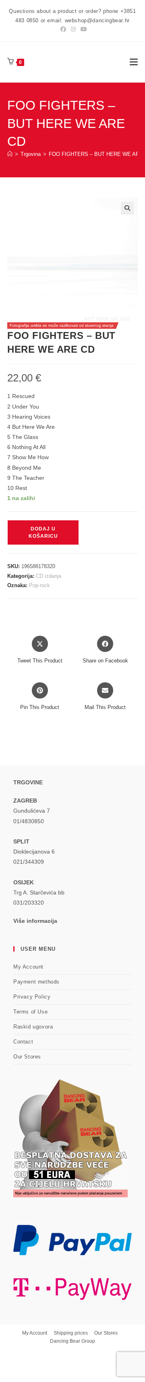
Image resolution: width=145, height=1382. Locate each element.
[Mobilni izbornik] (134, 61)
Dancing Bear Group (72, 1341)
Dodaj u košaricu (43, 532)
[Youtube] (82, 29)
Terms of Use (30, 1012)
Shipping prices (71, 1333)
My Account (28, 967)
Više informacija (35, 921)
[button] (127, 208)
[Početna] (9, 154)
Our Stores (27, 1057)
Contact (23, 1042)
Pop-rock (39, 585)
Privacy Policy (31, 997)
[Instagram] (73, 29)
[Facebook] (63, 29)
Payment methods (36, 982)
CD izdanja (48, 576)
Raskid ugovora (33, 1027)
